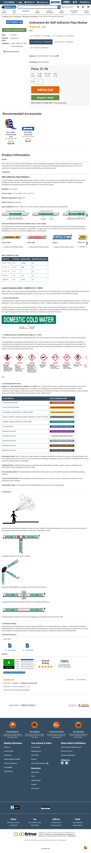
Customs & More (86, 11)
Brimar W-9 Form (67, 751)
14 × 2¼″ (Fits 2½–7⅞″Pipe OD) (40, 42)
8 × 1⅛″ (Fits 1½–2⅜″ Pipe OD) (63, 36)
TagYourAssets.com (52, 835)
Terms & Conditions (10, 763)
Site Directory (8, 771)
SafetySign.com (49, 834)
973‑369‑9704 (61, 103)
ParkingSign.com (42, 835)
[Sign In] (82, 7)
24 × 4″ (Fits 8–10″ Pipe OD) (63, 42)
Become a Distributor (68, 755)
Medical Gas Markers (49, 11)
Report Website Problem (12, 759)
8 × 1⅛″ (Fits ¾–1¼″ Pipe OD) (40, 36)
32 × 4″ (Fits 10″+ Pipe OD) (39, 48)
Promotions (35, 788)
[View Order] (77, 7)
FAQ (32, 776)
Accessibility (8, 767)
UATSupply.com (62, 835)
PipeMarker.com (7, 16)
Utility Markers (61, 11)
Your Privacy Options (38, 763)
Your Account (36, 747)
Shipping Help (36, 780)
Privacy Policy (8, 751)
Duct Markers (37, 11)
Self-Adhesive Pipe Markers (30, 16)
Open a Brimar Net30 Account (71, 747)
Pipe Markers (17, 16)
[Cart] (88, 7)
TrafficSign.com (71, 834)
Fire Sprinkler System (74, 11)
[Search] (59, 7)
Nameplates (25, 11)
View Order (35, 755)
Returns (34, 759)
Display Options (14, 705)
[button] (86, 848)
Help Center (35, 772)
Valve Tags (14, 11)
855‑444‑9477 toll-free (13, 822)
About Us (7, 747)
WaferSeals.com (72, 835)
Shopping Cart (36, 751)
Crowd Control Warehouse (59, 834)
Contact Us (8, 755)
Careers (34, 784)
